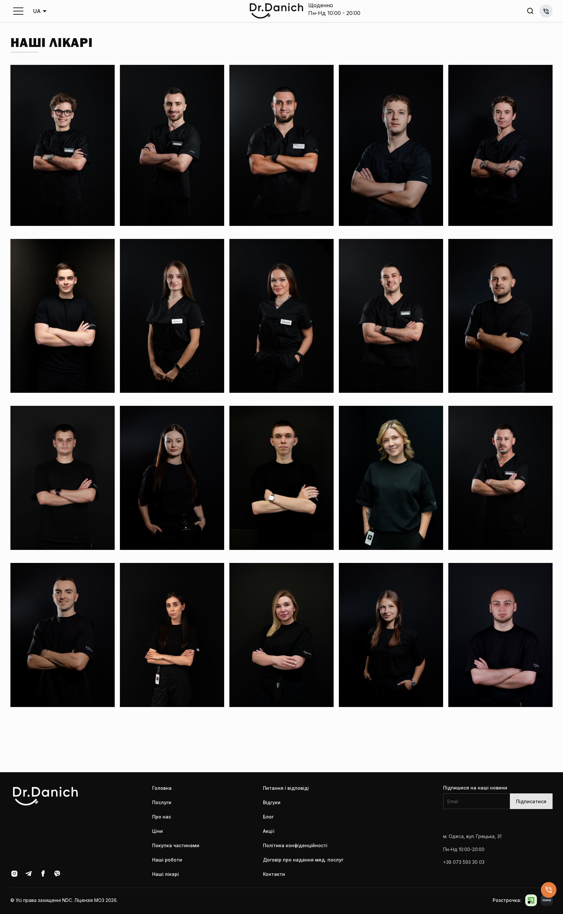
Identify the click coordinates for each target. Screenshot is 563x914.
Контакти (274, 874)
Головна (162, 788)
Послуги (161, 802)
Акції (268, 831)
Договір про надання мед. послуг (303, 859)
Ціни (157, 831)
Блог (268, 816)
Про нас (161, 816)
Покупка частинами (175, 845)
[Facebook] (43, 873)
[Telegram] (29, 873)
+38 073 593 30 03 (546, 11)
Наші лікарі (165, 874)
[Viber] (57, 873)
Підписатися (531, 801)
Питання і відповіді (286, 788)
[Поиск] (530, 11)
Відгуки (272, 802)
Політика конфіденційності (295, 845)
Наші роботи (167, 859)
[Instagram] (14, 873)
